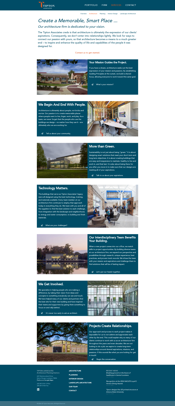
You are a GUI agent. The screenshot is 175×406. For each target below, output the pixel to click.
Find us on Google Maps (45, 380)
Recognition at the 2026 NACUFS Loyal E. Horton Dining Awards (121, 382)
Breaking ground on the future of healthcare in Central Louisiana (118, 374)
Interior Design (113, 14)
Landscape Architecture (128, 14)
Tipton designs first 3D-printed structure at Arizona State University (122, 390)
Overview (83, 14)
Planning (102, 14)
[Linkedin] (38, 389)
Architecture (93, 14)
